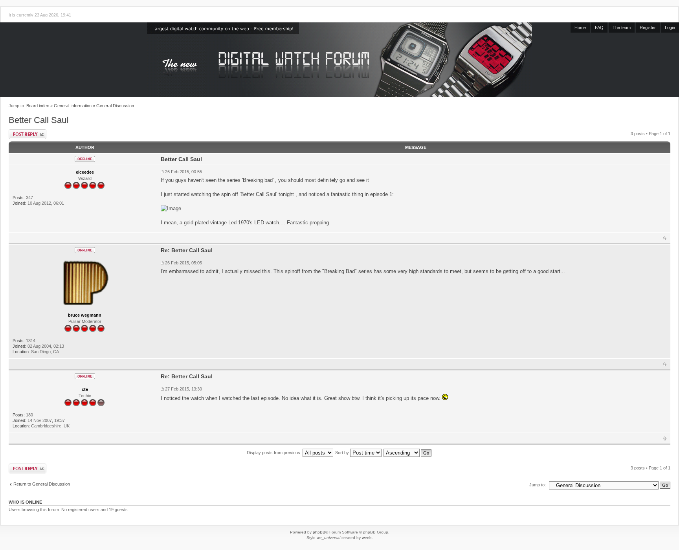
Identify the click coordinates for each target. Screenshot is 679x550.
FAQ (599, 27)
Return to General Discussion (41, 484)
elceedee (85, 172)
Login (670, 27)
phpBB (319, 532)
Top (664, 238)
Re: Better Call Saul (187, 250)
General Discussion (115, 105)
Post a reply (27, 134)
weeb (367, 537)
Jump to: (537, 484)
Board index (37, 105)
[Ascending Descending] (408, 452)
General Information (73, 105)
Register (648, 27)
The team (622, 27)
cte (85, 389)
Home (580, 27)
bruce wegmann (84, 315)
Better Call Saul (38, 120)
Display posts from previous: (275, 452)
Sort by (342, 452)
